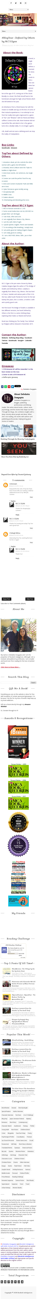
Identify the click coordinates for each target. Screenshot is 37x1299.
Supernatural (5, 1184)
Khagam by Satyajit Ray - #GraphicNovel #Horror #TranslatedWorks (20, 1022)
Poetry (30, 1133)
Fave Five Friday (20, 1133)
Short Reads (30, 1180)
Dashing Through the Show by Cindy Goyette (18, 439)
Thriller (32, 1126)
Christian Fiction (6, 1162)
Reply (31, 497)
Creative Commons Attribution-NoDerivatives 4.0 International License (17, 1269)
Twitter (4, 340)
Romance (4, 1122)
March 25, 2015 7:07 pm (17, 521)
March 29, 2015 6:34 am (23, 551)
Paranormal (5, 1144)
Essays (4, 1166)
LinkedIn (28, 340)
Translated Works (7, 1148)
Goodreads (6, 148)
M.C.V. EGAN (20, 503)
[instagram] (25, 3)
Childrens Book (25, 1129)
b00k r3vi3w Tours (21, 45)
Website (5, 338)
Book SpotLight (23, 1108)
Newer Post (6, 599)
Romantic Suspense (7, 1180)
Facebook (28, 338)
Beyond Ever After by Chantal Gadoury (16, 474)
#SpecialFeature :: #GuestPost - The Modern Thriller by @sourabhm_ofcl (23, 997)
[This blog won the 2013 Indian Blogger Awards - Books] (18, 742)
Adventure (31, 1151)
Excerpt (14, 1108)
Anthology (5, 1155)
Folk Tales (27, 1166)
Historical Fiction (27, 1148)
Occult (31, 1140)
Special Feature (6, 1111)
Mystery (28, 1119)
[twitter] (16, 3)
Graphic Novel (6, 1169)
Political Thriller (24, 1173)
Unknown (13, 484)
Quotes (11, 1151)
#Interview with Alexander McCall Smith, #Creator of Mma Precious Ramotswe (23, 984)
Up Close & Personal (8, 1140)
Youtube (5, 343)
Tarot (21, 1184)
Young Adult (5, 1129)
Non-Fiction (14, 1129)
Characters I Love (7, 1159)
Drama (16, 1162)
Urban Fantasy (6, 1188)
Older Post (30, 599)
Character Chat (22, 1155)
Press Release (6, 1177)
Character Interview (7, 1115)
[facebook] (11, 3)
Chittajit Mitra (14, 533)
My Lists (4, 1151)
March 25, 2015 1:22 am (17, 486)
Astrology (13, 1155)
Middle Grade (6, 1173)
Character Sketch (7, 1126)
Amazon (14, 148)
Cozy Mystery (20, 1137)
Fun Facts (18, 1115)
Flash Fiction (17, 1166)
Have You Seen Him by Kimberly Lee (15, 457)
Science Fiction (20, 1180)
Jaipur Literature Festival (17, 1119)
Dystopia (17, 1148)
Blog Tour (31, 45)
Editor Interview (24, 1162)
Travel (27, 1184)
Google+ (21, 340)
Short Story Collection (25, 1144)
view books (23, 957)
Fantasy (25, 1126)
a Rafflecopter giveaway (10, 377)
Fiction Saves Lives (21, 1140)
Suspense (14, 1184)
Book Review (5, 1108)
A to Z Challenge (28, 1115)
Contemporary (23, 1122)
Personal (14, 1173)
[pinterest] (21, 3)
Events (10, 1166)
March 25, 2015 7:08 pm (23, 506)
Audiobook (17, 1126)
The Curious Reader (13, 948)
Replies (13, 501)
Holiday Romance (18, 1169)
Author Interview (18, 1111)
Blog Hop (4, 1119)
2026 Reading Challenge (13, 945)
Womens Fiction (20, 1151)
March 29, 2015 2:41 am (17, 535)
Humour (27, 1169)
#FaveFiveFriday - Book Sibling (22, 1040)
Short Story (13, 1122)
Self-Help (13, 1144)
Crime (3, 1133)
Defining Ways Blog (16, 338)
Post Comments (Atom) (18, 603)
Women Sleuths (17, 1188)
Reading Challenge (17, 1177)
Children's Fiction (19, 1159)
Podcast (29, 1137)
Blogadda (11, 1133)
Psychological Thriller (8, 1137)
